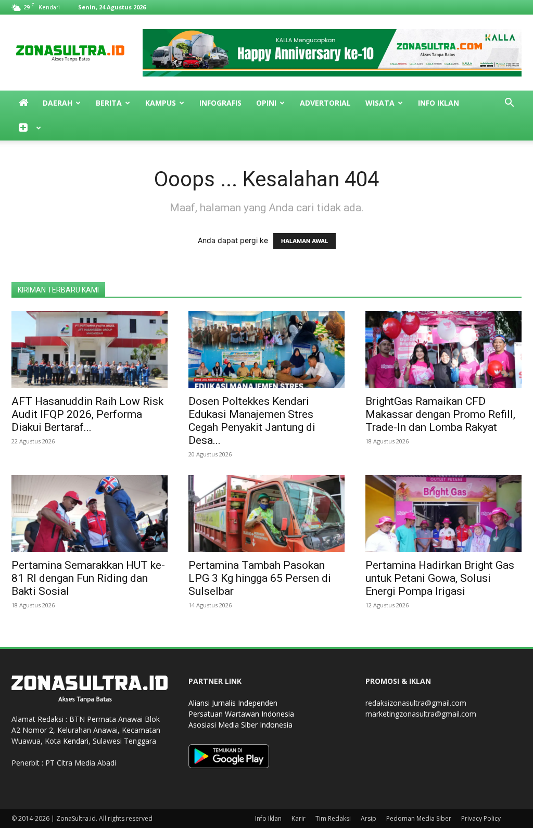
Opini (266, 103)
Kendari (75, 741)
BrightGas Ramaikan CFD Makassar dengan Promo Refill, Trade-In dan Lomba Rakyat (440, 414)
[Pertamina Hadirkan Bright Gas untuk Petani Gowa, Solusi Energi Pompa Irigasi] (443, 513)
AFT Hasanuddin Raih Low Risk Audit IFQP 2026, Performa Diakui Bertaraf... (87, 414)
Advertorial (325, 103)
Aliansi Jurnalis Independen (232, 703)
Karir (298, 818)
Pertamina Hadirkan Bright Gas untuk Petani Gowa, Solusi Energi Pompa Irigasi (439, 578)
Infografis (220, 103)
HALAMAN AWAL (304, 241)
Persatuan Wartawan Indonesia (241, 714)
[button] (509, 104)
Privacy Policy (481, 818)
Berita (109, 103)
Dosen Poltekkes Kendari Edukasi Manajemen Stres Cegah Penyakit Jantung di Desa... (251, 421)
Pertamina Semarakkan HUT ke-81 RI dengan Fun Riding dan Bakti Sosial (88, 578)
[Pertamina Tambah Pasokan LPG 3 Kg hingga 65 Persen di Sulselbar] (266, 513)
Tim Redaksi (333, 818)
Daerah (57, 103)
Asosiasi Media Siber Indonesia (240, 725)
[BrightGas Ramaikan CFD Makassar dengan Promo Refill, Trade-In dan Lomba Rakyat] (443, 349)
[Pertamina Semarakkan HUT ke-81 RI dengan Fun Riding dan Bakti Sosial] (89, 513)
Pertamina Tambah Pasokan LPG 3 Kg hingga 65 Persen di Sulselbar (259, 578)
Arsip (368, 818)
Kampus (160, 103)
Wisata (380, 103)
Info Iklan (438, 103)
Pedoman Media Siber (418, 818)
